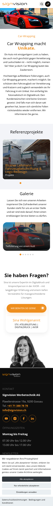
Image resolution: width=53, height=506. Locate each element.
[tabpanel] (26, 159)
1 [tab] (20, 183)
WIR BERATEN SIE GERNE (23, 308)
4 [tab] (28, 183)
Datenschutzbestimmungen (14, 499)
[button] (41, 4)
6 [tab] (33, 183)
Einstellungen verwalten (26, 492)
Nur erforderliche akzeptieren (26, 486)
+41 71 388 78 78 (17, 406)
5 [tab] (30, 183)
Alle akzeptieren (26, 479)
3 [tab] (25, 183)
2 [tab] (23, 183)
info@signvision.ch (14, 410)
